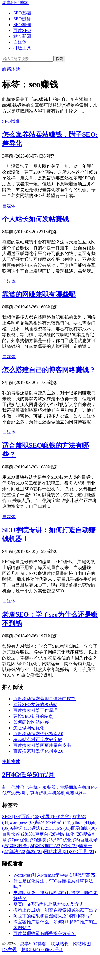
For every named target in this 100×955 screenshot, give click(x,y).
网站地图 (82, 943)
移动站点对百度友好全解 (37, 739)
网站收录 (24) (22, 845)
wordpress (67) (22, 822)
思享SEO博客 (15, 2)
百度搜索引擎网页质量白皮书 (42, 745)
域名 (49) (44, 822)
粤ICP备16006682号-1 (42, 949)
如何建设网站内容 (31, 722)
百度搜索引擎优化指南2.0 (38, 751)
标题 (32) (39, 828)
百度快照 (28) (15, 834)
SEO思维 (11, 121)
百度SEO (22, 30)
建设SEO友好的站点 (33, 716)
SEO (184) (11, 816)
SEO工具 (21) (83, 851)
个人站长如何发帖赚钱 (35, 219)
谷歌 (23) (70, 845)
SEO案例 (22, 24)
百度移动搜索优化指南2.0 (38, 733)
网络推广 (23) (49, 845)
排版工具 (22, 48)
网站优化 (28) (70, 834)
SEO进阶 (22, 18)
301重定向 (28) (42, 834)
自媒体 (20, 42)
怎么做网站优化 (28, 727)
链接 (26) (45, 839)
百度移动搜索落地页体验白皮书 (44, 698)
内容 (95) (69, 816)
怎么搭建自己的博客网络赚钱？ (49, 369)
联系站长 (60, 943)
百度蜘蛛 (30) (84, 828)
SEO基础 (22, 13)
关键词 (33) (20, 828)
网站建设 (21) (57, 851)
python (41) (80, 822)
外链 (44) (61, 822)
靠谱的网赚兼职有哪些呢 (39, 294)
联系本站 (11, 69)
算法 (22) (18, 851)
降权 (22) (35, 851)
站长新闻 (22, 36)
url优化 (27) (26, 839)
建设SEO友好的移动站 (35, 704)
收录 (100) (50, 816)
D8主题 (9, 949)
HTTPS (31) (59, 828)
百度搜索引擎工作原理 (35, 710)
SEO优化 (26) (67, 839)
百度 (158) (31, 816)
